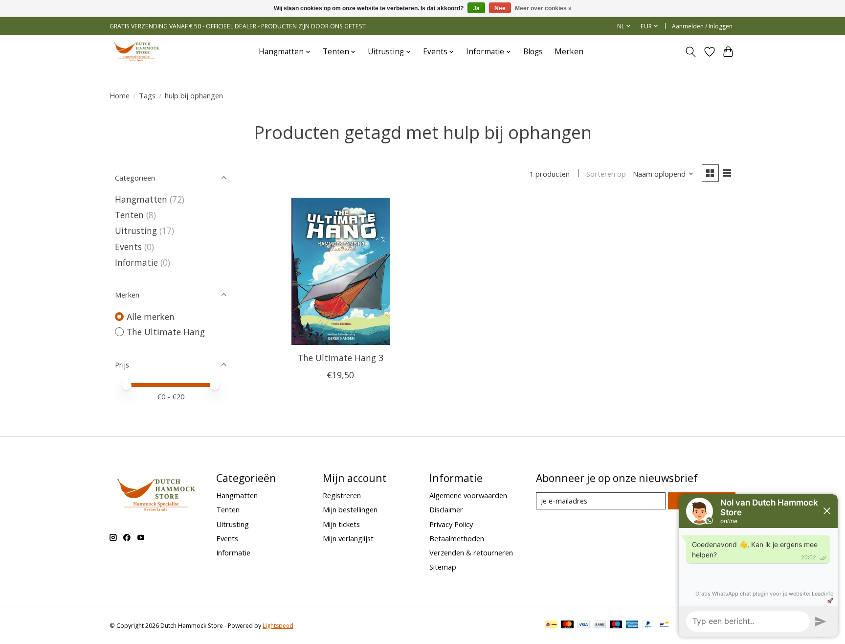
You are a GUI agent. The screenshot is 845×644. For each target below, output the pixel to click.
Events (128, 247)
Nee (500, 8)
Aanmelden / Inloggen (702, 26)
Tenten (129, 215)
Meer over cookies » (543, 8)
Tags (147, 95)
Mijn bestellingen (350, 509)
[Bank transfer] (600, 625)
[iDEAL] (551, 625)
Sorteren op (606, 174)
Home (120, 95)
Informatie (136, 262)
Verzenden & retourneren (471, 552)
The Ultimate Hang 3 (340, 358)
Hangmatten (141, 199)
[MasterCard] (567, 625)
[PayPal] (648, 625)
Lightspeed (278, 625)
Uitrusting (136, 230)
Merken (569, 51)
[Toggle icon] (691, 52)
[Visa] (583, 625)
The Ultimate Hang (166, 332)
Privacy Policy (451, 524)
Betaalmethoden (456, 538)
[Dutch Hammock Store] (136, 51)
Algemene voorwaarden (468, 495)
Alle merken (151, 316)
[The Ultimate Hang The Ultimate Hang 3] (340, 271)
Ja (476, 8)
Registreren (342, 495)
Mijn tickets (341, 524)
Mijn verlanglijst (348, 538)
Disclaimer (446, 509)
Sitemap (442, 567)
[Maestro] (616, 625)
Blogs (533, 51)
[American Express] (632, 625)
